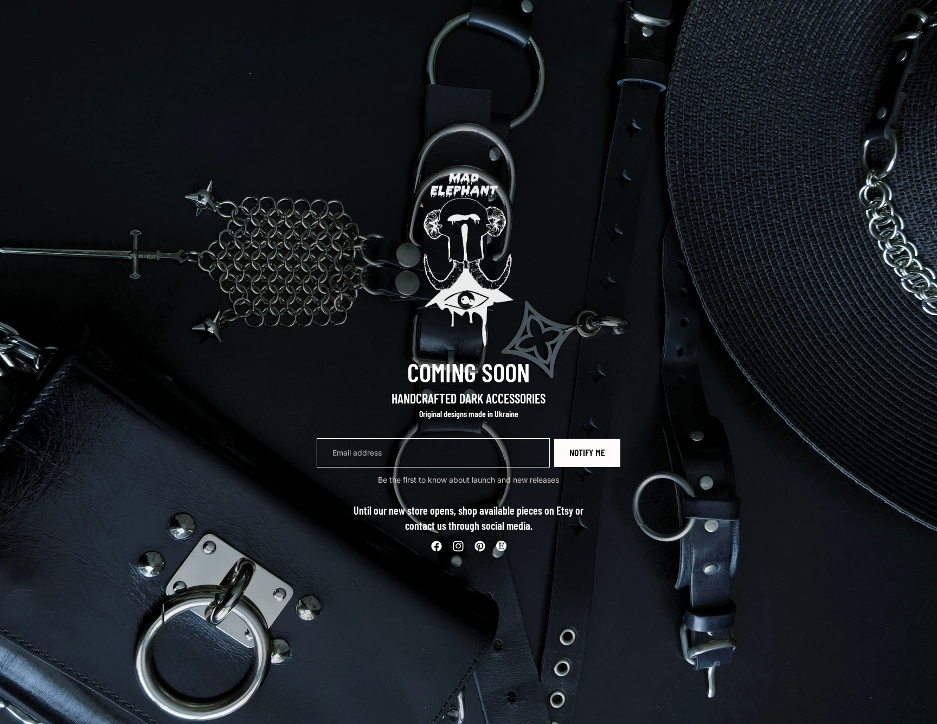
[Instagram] (458, 546)
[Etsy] (501, 546)
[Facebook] (436, 546)
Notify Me (587, 452)
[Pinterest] (479, 546)
